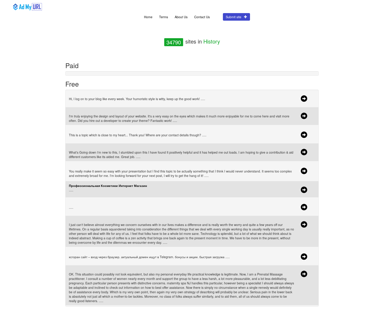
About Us (181, 17)
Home (148, 17)
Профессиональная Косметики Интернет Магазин (108, 185)
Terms (163, 17)
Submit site (235, 17)
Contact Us (202, 17)
